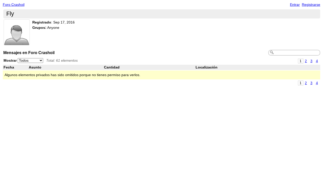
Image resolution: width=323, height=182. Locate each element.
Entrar (295, 5)
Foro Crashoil (13, 5)
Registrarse (311, 5)
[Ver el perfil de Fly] (17, 42)
